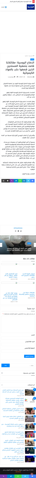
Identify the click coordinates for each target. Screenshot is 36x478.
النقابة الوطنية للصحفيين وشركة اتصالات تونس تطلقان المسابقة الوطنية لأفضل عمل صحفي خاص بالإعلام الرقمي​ (14, 401)
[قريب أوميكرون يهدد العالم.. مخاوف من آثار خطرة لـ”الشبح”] (9, 267)
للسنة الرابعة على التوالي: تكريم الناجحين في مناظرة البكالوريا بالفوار (14, 441)
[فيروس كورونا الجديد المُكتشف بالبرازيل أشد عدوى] (27, 267)
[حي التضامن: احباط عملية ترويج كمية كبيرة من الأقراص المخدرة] (30, 419)
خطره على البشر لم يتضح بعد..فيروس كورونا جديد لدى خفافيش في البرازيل (19, 249)
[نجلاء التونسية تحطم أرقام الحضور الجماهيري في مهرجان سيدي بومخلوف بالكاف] (30, 434)
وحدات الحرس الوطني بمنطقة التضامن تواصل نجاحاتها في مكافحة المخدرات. (13, 410)
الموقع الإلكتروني (30, 348)
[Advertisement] (18, 32)
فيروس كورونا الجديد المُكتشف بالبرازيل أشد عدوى (28, 275)
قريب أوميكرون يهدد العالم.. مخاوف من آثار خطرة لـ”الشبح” (10, 275)
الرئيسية (31, 56)
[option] (18, 245)
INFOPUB (18, 472)
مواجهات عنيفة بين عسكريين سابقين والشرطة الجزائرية (27, 294)
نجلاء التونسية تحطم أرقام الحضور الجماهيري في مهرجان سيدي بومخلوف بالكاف (13, 434)
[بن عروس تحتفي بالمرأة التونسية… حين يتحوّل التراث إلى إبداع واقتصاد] (30, 426)
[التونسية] (31, 7)
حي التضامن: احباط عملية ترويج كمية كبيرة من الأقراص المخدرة (13, 417)
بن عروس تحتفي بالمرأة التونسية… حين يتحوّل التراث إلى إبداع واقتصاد (12, 425)
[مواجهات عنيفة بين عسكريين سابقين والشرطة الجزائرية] (27, 286)
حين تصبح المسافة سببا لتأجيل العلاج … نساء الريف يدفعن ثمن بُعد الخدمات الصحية (13, 392)
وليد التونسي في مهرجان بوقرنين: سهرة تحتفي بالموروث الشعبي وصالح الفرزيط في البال (13, 450)
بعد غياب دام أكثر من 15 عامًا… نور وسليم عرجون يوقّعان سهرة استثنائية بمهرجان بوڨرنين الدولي (13, 458)
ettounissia (30, 77)
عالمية (26, 56)
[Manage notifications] (31, 474)
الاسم (33, 335)
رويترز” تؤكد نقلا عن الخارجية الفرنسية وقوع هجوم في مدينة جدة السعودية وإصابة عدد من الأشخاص (10, 296)
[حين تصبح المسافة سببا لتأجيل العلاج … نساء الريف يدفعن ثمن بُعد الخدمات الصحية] (30, 392)
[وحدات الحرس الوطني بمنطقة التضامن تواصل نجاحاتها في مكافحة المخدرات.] (30, 411)
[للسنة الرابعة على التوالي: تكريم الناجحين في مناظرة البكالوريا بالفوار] (30, 443)
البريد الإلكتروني (30, 341)
